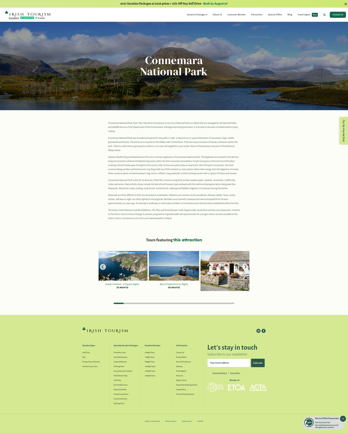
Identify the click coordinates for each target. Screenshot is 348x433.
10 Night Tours (150, 366)
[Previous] (103, 267)
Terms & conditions (219, 373)
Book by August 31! (215, 3)
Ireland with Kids (120, 390)
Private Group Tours (121, 394)
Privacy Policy (235, 373)
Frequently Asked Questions (187, 385)
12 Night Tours (150, 371)
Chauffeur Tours (120, 353)
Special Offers (275, 14)
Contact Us (338, 14)
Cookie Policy (181, 390)
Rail (83, 357)
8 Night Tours (150, 362)
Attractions (256, 14)
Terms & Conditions (183, 362)
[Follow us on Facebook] (264, 331)
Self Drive (86, 353)
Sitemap (179, 366)
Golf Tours (117, 380)
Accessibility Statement (185, 394)
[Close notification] (343, 419)
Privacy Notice (181, 357)
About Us (217, 14)
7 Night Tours (150, 357)
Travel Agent (307, 14)
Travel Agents (181, 371)
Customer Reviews (236, 14)
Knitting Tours (119, 366)
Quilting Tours (119, 403)
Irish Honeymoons (121, 357)
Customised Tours (120, 399)
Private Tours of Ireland (91, 362)
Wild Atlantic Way (120, 376)
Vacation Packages (196, 14)
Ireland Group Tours (89, 366)
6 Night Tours (150, 353)
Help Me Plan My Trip (343, 131)
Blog (290, 14)
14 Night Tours (150, 376)
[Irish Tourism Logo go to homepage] (28, 13)
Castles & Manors (120, 362)
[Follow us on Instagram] (258, 331)
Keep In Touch (181, 380)
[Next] (245, 267)
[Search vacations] (324, 15)
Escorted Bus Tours (121, 385)
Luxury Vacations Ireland (123, 371)
